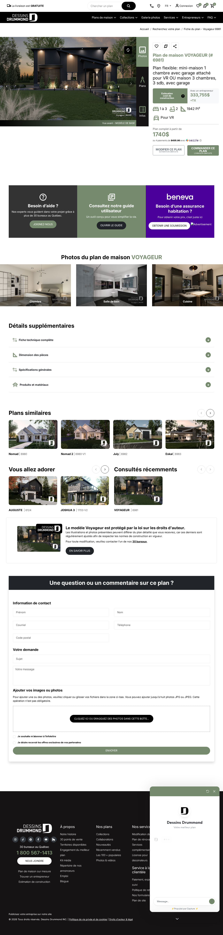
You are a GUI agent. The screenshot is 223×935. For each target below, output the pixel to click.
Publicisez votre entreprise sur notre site (30, 914)
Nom (120, 612)
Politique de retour (143, 890)
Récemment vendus (108, 850)
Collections (127, 17)
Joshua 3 (74, 510)
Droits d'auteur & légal (121, 919)
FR (167, 5)
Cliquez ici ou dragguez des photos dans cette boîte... (111, 718)
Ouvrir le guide (111, 225)
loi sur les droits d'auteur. (161, 528)
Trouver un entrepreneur (34, 876)
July (120, 454)
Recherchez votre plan (166, 29)
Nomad (18, 454)
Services (169, 17)
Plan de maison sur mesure (34, 871)
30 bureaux (139, 541)
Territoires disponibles (73, 844)
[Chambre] (35, 285)
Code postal (23, 637)
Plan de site (139, 900)
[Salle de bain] (111, 285)
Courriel (21, 625)
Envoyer (111, 750)
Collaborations (104, 839)
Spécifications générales (34, 369)
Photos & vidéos (106, 860)
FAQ (210, 17)
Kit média (65, 860)
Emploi (64, 876)
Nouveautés (103, 844)
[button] (131, 83)
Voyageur (126, 510)
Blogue (64, 881)
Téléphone (123, 625)
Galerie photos (150, 17)
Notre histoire (68, 834)
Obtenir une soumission (169, 225)
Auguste (20, 510)
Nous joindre (34, 860)
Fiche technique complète (35, 340)
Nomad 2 (73, 454)
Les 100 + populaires (108, 855)
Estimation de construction (34, 881)
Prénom (21, 612)
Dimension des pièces (33, 355)
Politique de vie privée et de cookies (88, 919)
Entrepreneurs (191, 17)
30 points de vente (71, 839)
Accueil (144, 29)
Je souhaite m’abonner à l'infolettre (37, 736)
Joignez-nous (43, 224)
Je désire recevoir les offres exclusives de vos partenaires (49, 742)
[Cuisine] (187, 285)
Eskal (173, 454)
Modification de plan (144, 834)
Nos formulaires (141, 895)
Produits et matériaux (33, 384)
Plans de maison (102, 17)
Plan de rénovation (143, 839)
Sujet (19, 658)
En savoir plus (79, 550)
